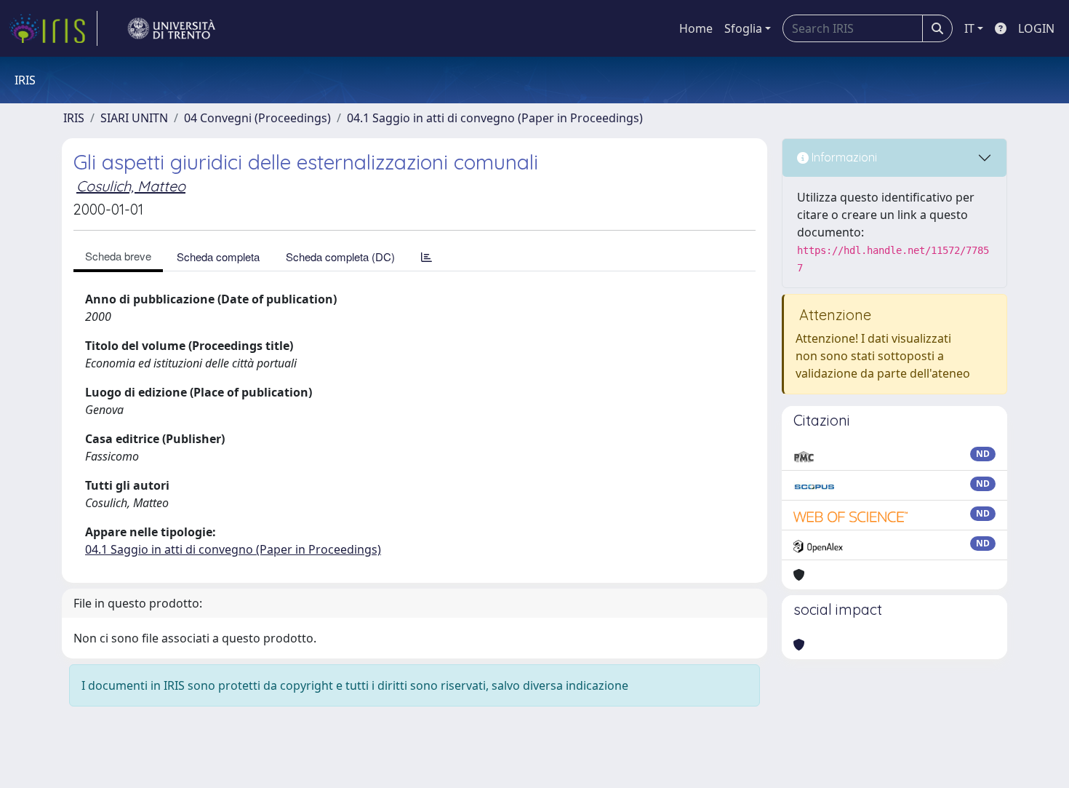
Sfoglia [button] (743, 28)
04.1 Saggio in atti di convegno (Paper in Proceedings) (495, 118)
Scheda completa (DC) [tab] (340, 256)
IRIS (73, 118)
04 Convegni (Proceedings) (257, 118)
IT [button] (969, 28)
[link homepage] (53, 28)
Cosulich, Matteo (130, 186)
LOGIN (1036, 28)
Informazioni (843, 157)
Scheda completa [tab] (218, 256)
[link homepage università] (171, 28)
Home (696, 28)
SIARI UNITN (134, 118)
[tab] (426, 256)
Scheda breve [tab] (118, 255)
